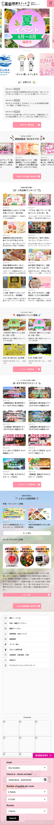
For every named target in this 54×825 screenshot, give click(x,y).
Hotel (9, 762)
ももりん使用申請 (15, 649)
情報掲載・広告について (18, 634)
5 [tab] (29, 50)
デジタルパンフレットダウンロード (22, 665)
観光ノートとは (15, 618)
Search (12, 818)
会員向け (12, 660)
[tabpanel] (27, 29)
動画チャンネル (15, 628)
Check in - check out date (19, 774)
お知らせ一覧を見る (27, 125)
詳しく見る (27, 594)
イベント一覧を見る (27, 369)
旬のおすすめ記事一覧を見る (27, 176)
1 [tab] (23, 50)
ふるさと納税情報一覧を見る (27, 606)
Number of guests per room (20, 786)
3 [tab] (26, 50)
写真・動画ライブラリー (18, 623)
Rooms (10, 805)
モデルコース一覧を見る (27, 484)
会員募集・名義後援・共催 (19, 655)
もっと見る (27, 533)
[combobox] (27, 768)
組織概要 (12, 639)
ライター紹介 (14, 644)
